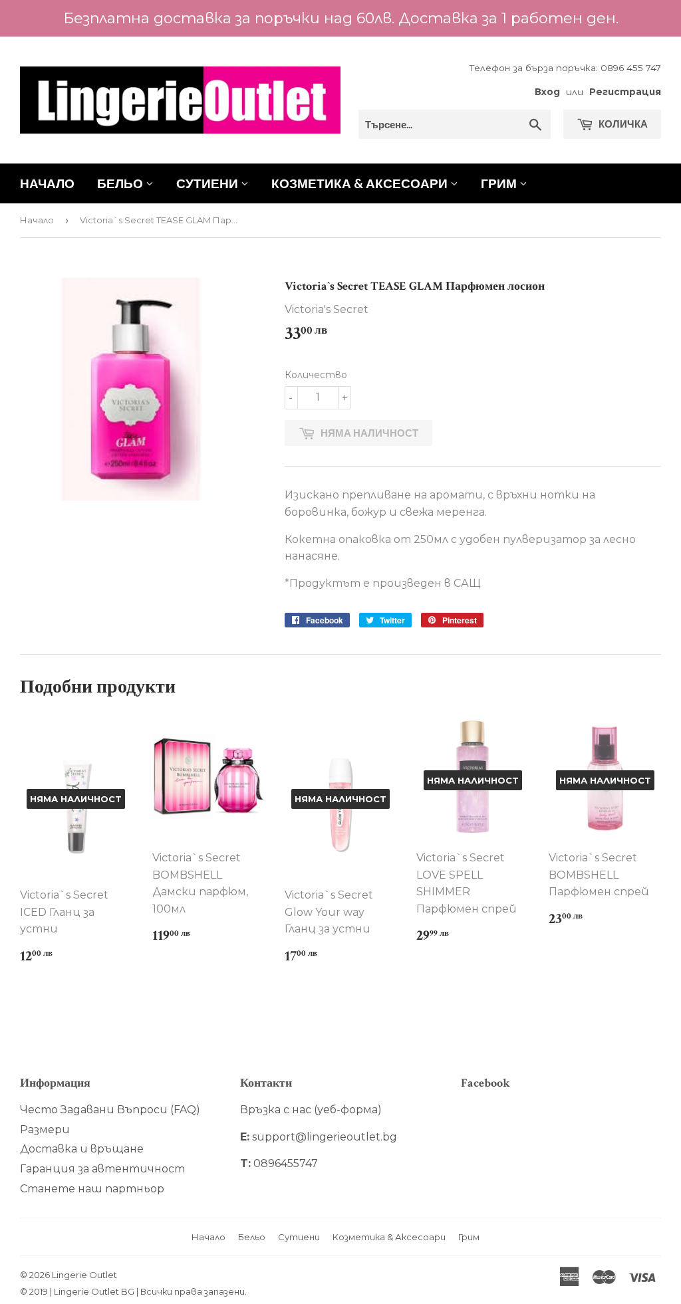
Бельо (121, 183)
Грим (500, 183)
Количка (622, 124)
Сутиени (208, 183)
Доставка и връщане (82, 1148)
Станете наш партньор (92, 1188)
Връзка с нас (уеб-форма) (311, 1109)
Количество (316, 375)
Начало (47, 183)
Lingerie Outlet (84, 1274)
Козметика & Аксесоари (360, 183)
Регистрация (625, 91)
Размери (45, 1129)
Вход (547, 91)
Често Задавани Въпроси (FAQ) (110, 1109)
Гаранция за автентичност (102, 1168)
